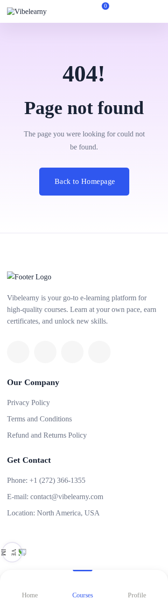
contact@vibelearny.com (66, 497)
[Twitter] (45, 352)
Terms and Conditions (39, 419)
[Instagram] (99, 352)
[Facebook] (18, 352)
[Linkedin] (72, 352)
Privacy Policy (28, 402)
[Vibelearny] (32, 11)
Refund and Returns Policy (47, 435)
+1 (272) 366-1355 (57, 480)
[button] (123, 12)
